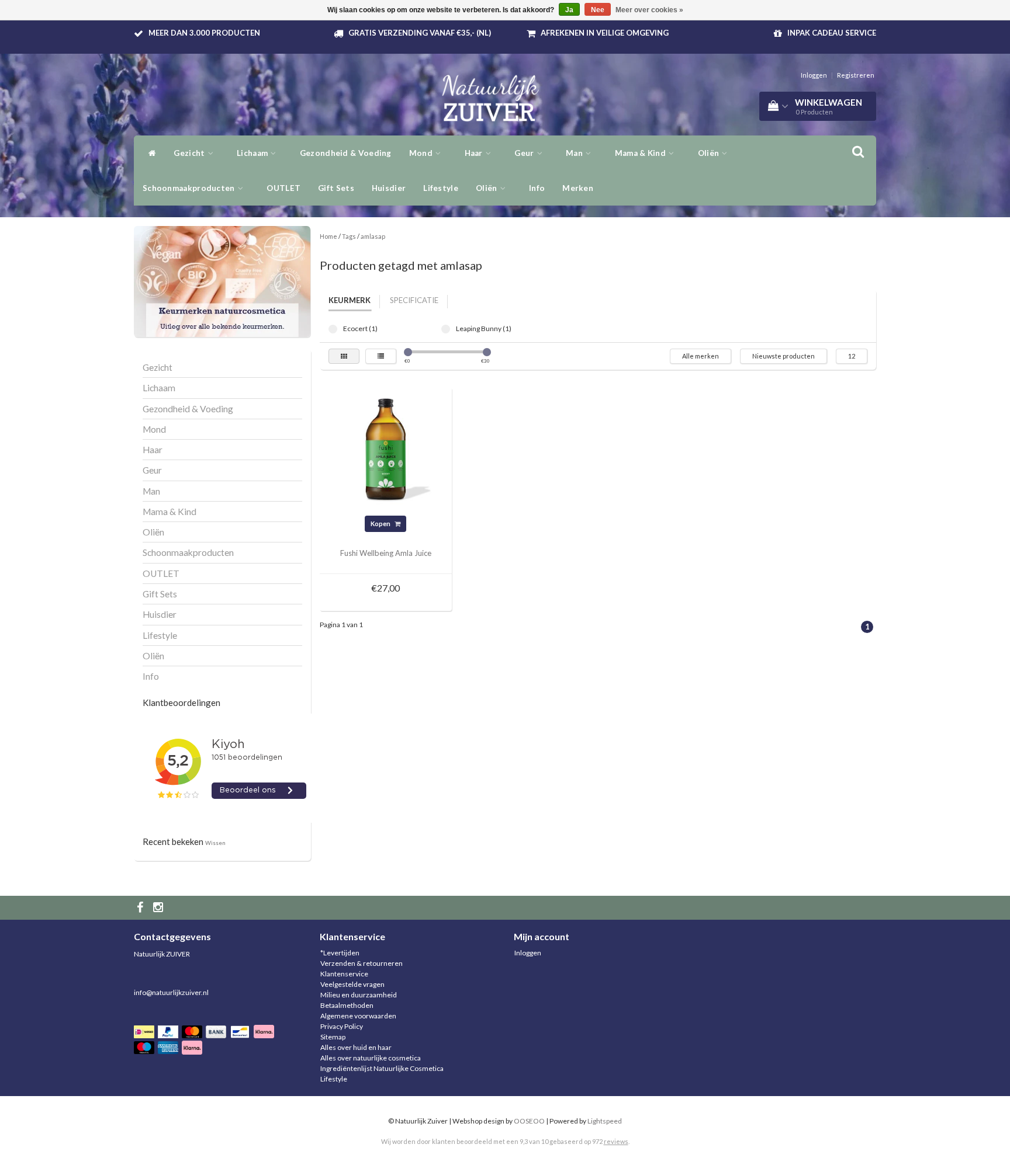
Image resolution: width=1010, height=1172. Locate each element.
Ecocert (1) (332, 329)
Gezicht (190, 153)
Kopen (381, 523)
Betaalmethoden (346, 1005)
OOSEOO (529, 1121)
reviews (616, 1141)
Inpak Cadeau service (831, 32)
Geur (525, 153)
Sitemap (332, 1036)
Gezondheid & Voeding (346, 153)
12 (851, 356)
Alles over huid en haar (356, 1047)
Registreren (855, 75)
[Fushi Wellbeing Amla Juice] (386, 452)
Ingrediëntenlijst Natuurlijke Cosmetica (382, 1068)
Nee (597, 10)
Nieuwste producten (783, 356)
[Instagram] (159, 908)
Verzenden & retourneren (361, 963)
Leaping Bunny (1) (445, 329)
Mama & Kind (641, 153)
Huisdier (389, 188)
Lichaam (253, 153)
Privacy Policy (341, 1026)
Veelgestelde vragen (352, 984)
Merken (577, 188)
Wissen (215, 842)
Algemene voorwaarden (358, 1015)
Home (328, 236)
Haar (475, 153)
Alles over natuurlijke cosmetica (370, 1057)
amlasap (373, 236)
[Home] (149, 153)
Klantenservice (344, 973)
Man (575, 153)
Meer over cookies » (649, 10)
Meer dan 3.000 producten (204, 32)
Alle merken (700, 356)
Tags (349, 236)
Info (537, 188)
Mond (422, 153)
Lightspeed (604, 1121)
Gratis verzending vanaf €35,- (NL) (419, 32)
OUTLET (283, 188)
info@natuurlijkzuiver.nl (171, 992)
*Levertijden (339, 952)
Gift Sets (336, 188)
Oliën (709, 153)
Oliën (487, 188)
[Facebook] (141, 908)
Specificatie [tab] (414, 300)
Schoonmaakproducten (190, 188)
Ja (569, 10)
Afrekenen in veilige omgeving (605, 32)
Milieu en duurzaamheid (358, 994)
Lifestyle (440, 188)
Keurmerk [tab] (349, 300)
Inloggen (814, 75)
